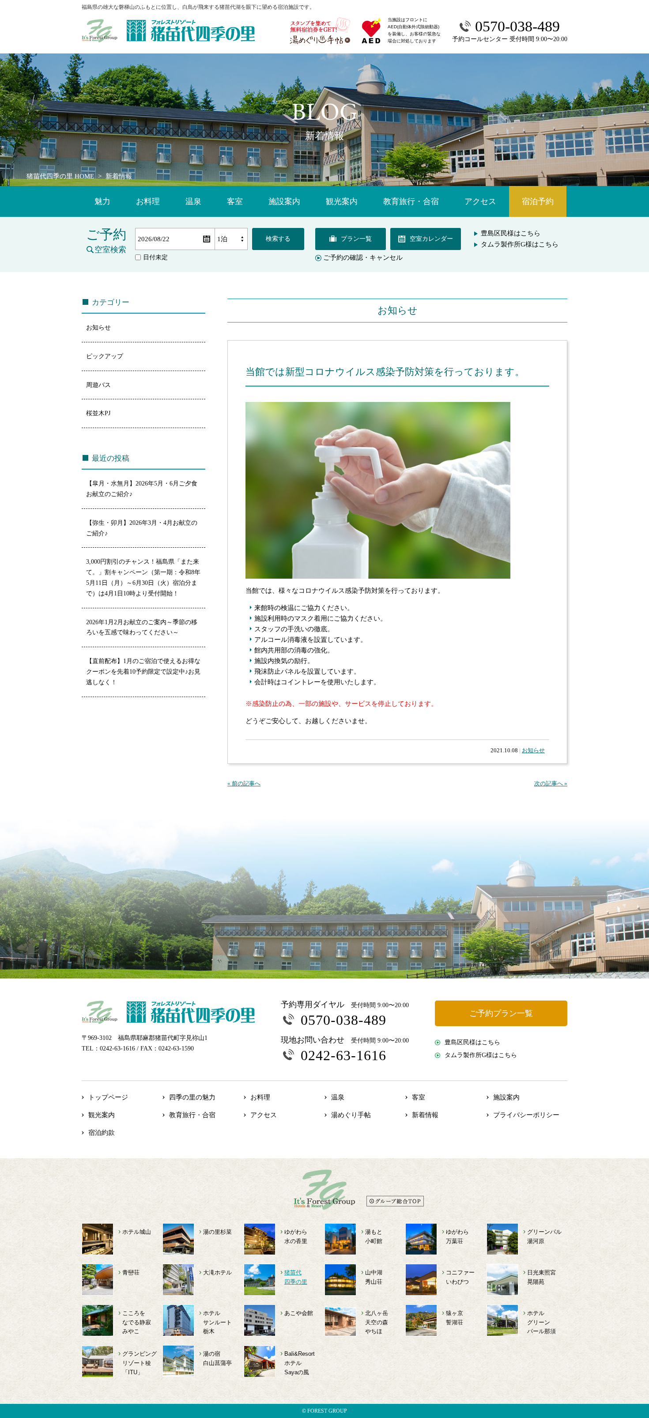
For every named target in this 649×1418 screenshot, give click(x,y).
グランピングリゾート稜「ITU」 (139, 1363)
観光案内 (342, 201)
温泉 (193, 201)
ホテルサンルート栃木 (217, 1322)
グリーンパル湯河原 (544, 1236)
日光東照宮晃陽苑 (541, 1277)
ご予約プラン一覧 (501, 1013)
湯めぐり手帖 (351, 1114)
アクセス (480, 201)
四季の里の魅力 (192, 1097)
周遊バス (98, 385)
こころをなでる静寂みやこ (136, 1322)
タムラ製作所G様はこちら (519, 244)
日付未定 (155, 257)
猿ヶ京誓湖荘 (454, 1318)
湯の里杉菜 (217, 1231)
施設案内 (284, 201)
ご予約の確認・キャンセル (363, 257)
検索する (278, 238)
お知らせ (533, 750)
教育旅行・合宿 (411, 201)
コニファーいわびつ (460, 1277)
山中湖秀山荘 (373, 1277)
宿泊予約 (538, 201)
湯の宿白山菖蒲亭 (217, 1358)
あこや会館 (298, 1313)
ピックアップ (104, 356)
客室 (235, 201)
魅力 (102, 201)
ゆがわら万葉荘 (457, 1236)
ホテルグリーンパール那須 (541, 1322)
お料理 (148, 201)
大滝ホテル (217, 1272)
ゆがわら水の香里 (295, 1236)
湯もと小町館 (373, 1236)
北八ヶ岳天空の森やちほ (376, 1322)
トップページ (108, 1097)
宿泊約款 (101, 1132)
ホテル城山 (136, 1231)
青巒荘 (131, 1272)
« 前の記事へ (243, 783)
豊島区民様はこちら (510, 233)
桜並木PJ (98, 413)
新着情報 (425, 1114)
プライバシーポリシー (526, 1114)
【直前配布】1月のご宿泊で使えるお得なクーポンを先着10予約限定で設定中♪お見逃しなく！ (143, 672)
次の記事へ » (550, 783)
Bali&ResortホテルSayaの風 (299, 1363)
